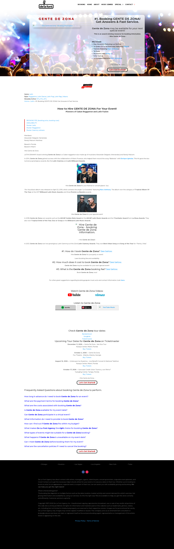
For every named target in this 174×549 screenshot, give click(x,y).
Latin (31, 94)
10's (41, 99)
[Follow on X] (90, 472)
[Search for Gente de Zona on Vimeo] (100, 296)
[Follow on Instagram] (87, 472)
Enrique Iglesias (127, 158)
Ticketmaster (87, 339)
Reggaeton (32, 96)
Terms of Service (92, 521)
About (96, 4)
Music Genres (107, 4)
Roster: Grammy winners (36, 130)
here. (122, 280)
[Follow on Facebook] (83, 472)
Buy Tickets (87, 349)
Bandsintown (87, 334)
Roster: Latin (31, 125)
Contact (129, 4)
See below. (106, 251)
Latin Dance (41, 96)
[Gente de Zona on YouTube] (74, 296)
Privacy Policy (80, 521)
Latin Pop (50, 96)
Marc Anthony (105, 189)
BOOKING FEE (43, 120)
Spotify (67, 307)
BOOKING (81, 4)
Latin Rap (58, 96)
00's (38, 99)
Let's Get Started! (117, 70)
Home (89, 4)
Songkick (87, 336)
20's (45, 99)
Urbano (65, 96)
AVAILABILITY (32, 123)
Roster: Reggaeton (34, 128)
